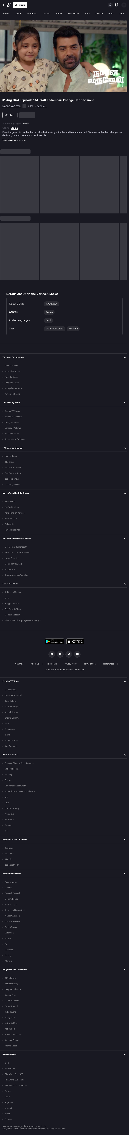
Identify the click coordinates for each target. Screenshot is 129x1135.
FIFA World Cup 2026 (14, 1074)
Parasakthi (9, 819)
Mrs (6, 797)
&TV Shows (9, 462)
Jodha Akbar (10, 501)
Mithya (8, 938)
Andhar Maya (11, 904)
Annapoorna (10, 729)
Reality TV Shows (12, 433)
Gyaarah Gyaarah (12, 893)
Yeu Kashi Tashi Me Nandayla (17, 552)
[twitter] (67, 654)
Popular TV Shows (11, 681)
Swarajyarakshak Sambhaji (16, 575)
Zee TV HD (9, 853)
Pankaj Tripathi (11, 1006)
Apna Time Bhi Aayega (15, 513)
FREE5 (59, 14)
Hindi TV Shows (11, 365)
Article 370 (9, 814)
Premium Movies (10, 755)
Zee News (9, 848)
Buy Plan (21, 5)
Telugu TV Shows (12, 382)
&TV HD (8, 859)
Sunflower (9, 949)
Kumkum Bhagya (12, 706)
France (8, 1091)
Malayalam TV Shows (14, 388)
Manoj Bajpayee (12, 1000)
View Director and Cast (14, 139)
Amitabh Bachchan (13, 1034)
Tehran (8, 780)
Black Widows (11, 927)
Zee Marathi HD (12, 865)
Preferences (107, 663)
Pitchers (8, 961)
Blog (7, 1062)
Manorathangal (11, 899)
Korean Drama (11, 740)
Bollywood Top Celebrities (15, 970)
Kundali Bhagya (11, 712)
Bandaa (8, 825)
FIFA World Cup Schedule (16, 1085)
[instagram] (59, 654)
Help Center (50, 663)
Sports (18, 14)
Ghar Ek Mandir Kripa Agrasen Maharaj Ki (23, 620)
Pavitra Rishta (11, 518)
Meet (7, 597)
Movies (46, 14)
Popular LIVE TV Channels (15, 840)
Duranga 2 (9, 932)
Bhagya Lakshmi (12, 603)
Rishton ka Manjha (13, 592)
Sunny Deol (10, 1017)
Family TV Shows (12, 422)
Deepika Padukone (13, 989)
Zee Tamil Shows (12, 479)
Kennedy (8, 774)
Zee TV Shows (11, 456)
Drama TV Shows (12, 411)
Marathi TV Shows (12, 371)
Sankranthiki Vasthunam (15, 785)
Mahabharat (10, 689)
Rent (110, 14)
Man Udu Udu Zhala (13, 563)
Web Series (73, 14)
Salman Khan (10, 995)
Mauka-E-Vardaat (12, 614)
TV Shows (32, 14)
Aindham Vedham (12, 915)
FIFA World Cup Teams (14, 1079)
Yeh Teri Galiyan (12, 507)
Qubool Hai (9, 524)
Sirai (7, 802)
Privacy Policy (69, 663)
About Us (34, 663)
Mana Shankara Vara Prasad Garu (20, 791)
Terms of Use (88, 663)
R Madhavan (10, 978)
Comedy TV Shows (13, 428)
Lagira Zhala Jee (12, 558)
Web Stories (10, 1068)
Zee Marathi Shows (13, 467)
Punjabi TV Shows (12, 394)
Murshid (8, 887)
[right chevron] (3, 183)
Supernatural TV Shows (15, 439)
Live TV (99, 14)
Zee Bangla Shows (13, 484)
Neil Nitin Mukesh (12, 1023)
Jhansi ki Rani (10, 701)
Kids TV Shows (11, 746)
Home (6, 14)
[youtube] (76, 654)
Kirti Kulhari (10, 1028)
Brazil (7, 1113)
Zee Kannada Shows (13, 473)
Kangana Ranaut (12, 1040)
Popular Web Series (12, 874)
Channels (18, 663)
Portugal (8, 1119)
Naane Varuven (11, 105)
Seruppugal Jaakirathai (15, 910)
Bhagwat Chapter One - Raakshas (19, 763)
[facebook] (50, 654)
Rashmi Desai (11, 1045)
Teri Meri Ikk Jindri (12, 529)
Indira (7, 734)
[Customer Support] (116, 5)
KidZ (87, 14)
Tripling (8, 955)
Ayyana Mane (11, 882)
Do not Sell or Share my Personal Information (63, 669)
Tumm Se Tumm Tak (13, 695)
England (8, 1108)
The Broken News (12, 921)
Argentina (9, 1102)
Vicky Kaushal (11, 1012)
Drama (14, 126)
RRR (6, 831)
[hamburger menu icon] (123, 5)
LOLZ (121, 14)
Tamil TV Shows (11, 377)
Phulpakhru (10, 569)
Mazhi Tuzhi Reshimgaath (16, 547)
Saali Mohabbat (11, 768)
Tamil (26, 122)
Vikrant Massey (11, 983)
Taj (6, 944)
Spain (7, 1096)
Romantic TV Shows (13, 416)
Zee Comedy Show (13, 609)
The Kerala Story (12, 808)
